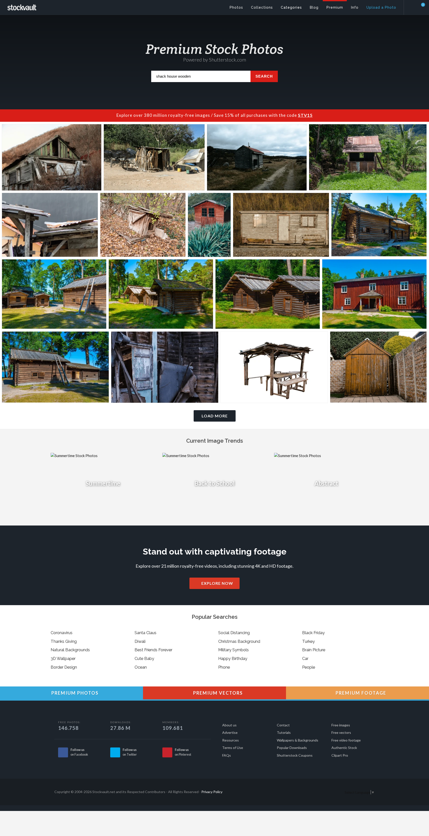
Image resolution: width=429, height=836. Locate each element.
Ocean (141, 667)
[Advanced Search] (413, 6)
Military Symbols (233, 649)
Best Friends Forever (153, 649)
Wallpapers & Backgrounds (297, 740)
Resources (230, 740)
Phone (224, 667)
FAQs (226, 755)
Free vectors (341, 732)
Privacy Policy (211, 792)
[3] (420, 7)
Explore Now (216, 583)
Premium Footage (360, 693)
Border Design (64, 667)
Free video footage (346, 740)
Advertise (230, 732)
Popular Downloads (292, 747)
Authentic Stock (344, 747)
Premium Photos (74, 693)
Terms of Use (232, 747)
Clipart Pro (339, 755)
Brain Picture (313, 649)
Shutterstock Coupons (295, 755)
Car (305, 658)
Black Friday (313, 632)
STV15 (305, 115)
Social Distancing (234, 632)
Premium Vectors (217, 693)
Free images (340, 725)
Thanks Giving (64, 641)
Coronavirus (61, 632)
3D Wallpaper (63, 658)
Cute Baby (144, 658)
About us (229, 725)
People (308, 667)
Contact (283, 725)
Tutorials (284, 732)
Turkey (308, 641)
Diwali (140, 641)
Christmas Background (239, 641)
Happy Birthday (232, 658)
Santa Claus (145, 632)
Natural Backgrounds (70, 649)
